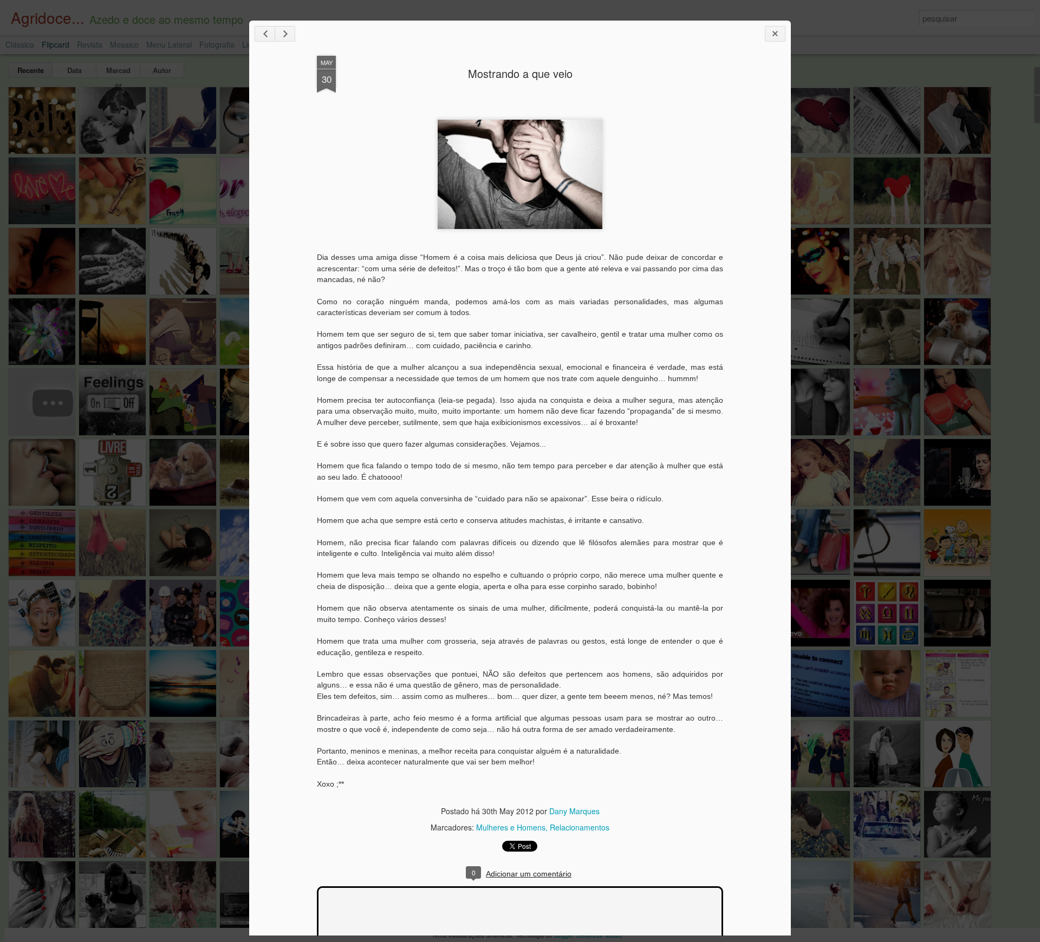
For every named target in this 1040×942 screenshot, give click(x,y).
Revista (89, 44)
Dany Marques (574, 811)
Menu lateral (169, 44)
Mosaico (124, 44)
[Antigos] (285, 34)
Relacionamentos (579, 827)
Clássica (19, 44)
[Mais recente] (265, 34)
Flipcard (55, 44)
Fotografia (217, 44)
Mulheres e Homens (510, 827)
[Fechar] (775, 34)
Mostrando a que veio (520, 73)
